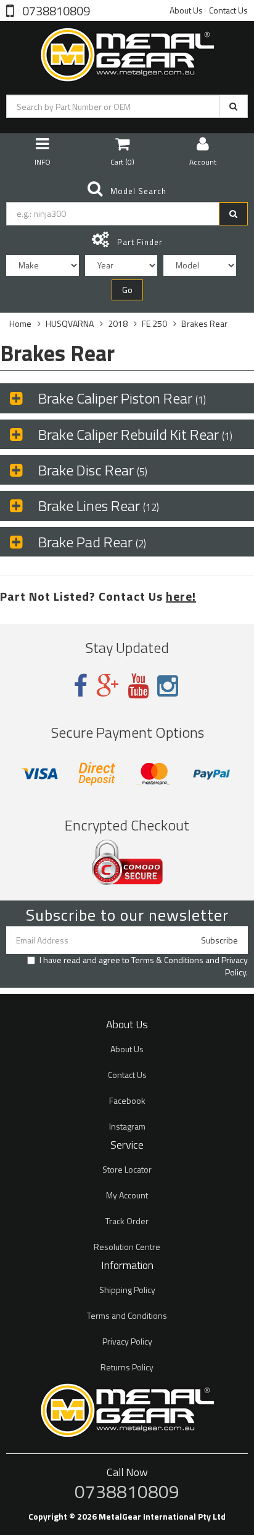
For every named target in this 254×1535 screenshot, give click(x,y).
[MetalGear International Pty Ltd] (127, 51)
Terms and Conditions (127, 1315)
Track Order (127, 1220)
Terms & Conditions (167, 959)
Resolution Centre (127, 1246)
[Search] (233, 106)
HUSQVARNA (70, 323)
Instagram (127, 1126)
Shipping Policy (127, 1289)
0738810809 (55, 9)
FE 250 (154, 323)
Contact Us (228, 10)
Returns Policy (127, 1367)
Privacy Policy (234, 965)
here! (181, 596)
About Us (186, 10)
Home (20, 323)
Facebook (127, 1100)
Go (127, 289)
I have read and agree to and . (143, 966)
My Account (127, 1195)
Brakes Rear (204, 323)
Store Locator (127, 1169)
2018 (118, 323)
